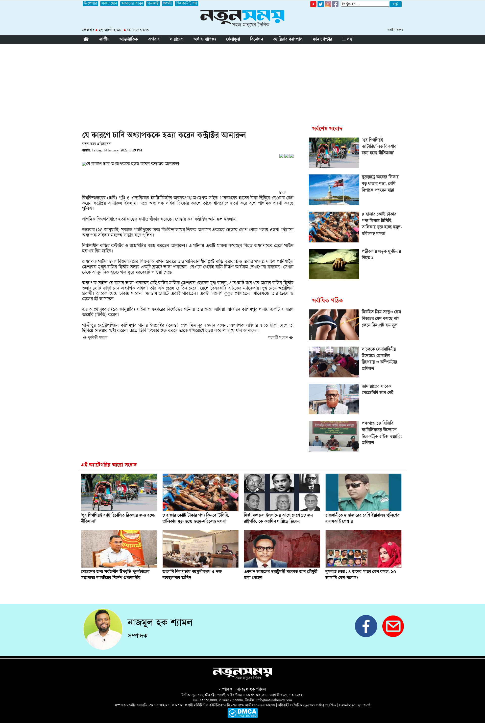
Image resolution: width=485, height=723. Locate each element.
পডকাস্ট (153, 4)
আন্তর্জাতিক (128, 39)
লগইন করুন (395, 30)
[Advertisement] (242, 82)
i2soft (366, 705)
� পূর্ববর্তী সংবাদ (95, 338)
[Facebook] (328, 6)
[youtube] (313, 6)
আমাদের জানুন (132, 4)
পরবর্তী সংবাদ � (280, 338)
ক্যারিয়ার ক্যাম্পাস (288, 39)
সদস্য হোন (109, 4)
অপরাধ (154, 39)
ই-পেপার (90, 4)
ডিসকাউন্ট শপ (186, 4)
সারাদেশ (176, 39)
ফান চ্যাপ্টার (322, 39)
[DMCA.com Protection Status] (242, 717)
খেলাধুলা (233, 39)
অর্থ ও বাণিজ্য (204, 39)
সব (349, 39)
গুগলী (167, 4)
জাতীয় (104, 39)
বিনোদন (256, 39)
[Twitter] (321, 6)
